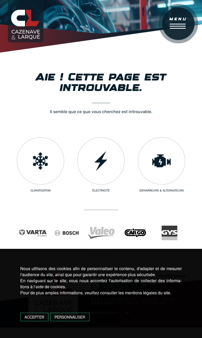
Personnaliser (69, 317)
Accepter (34, 317)
